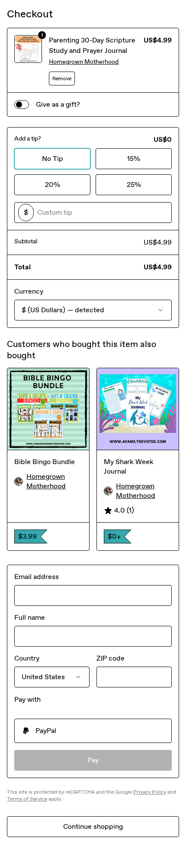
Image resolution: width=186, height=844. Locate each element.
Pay (93, 760)
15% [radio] (133, 158)
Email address (36, 576)
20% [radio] (52, 184)
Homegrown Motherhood (84, 61)
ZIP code (110, 658)
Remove (61, 78)
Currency (28, 291)
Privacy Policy (149, 792)
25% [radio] (134, 184)
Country (26, 658)
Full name (29, 617)
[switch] (21, 104)
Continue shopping (93, 826)
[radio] (93, 731)
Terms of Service (27, 799)
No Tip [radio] (52, 158)
